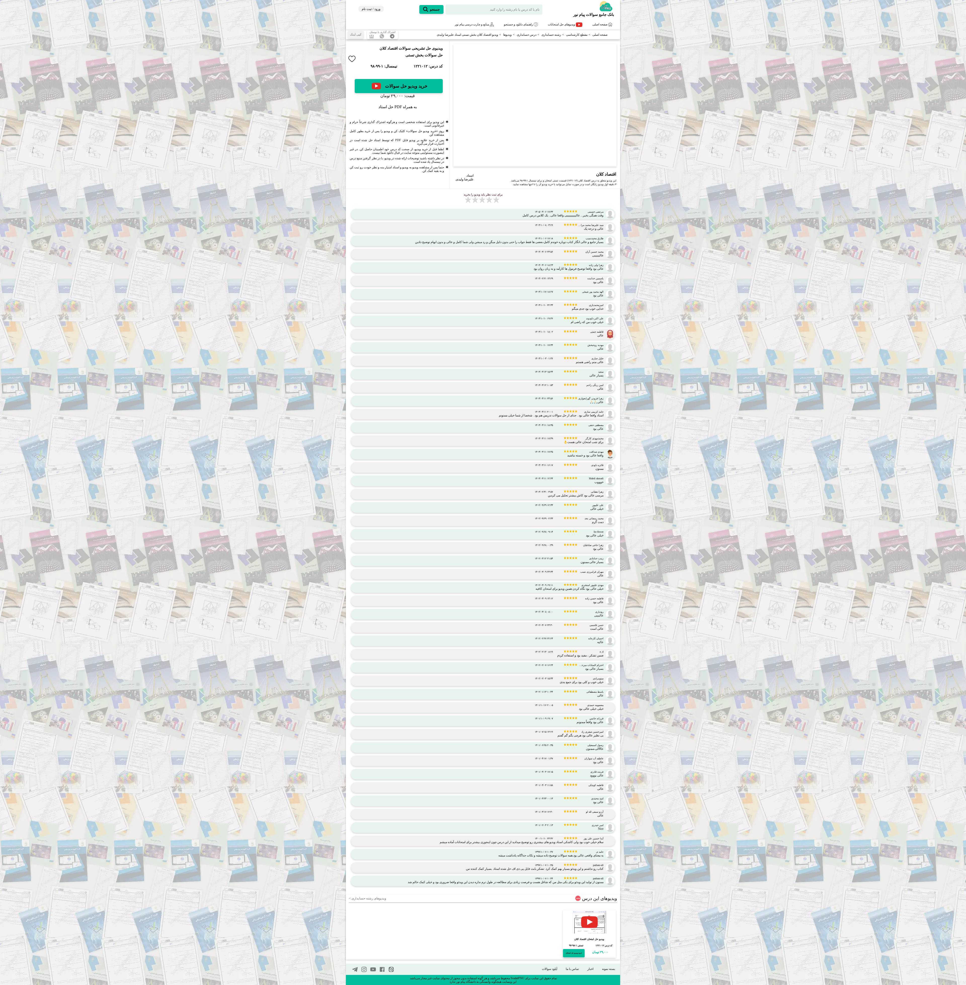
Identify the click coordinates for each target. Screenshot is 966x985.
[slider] (532, 162)
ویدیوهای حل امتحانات (562, 24)
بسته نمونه (608, 969)
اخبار (590, 969)
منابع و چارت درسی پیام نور (472, 24)
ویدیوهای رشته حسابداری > (367, 898)
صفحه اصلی (600, 24)
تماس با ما (572, 969)
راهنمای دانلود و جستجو (519, 24)
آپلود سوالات (549, 969)
